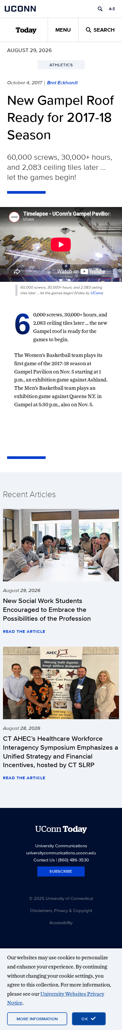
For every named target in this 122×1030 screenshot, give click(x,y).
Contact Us (44, 860)
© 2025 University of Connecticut (61, 898)
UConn (96, 293)
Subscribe (61, 871)
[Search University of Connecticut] (100, 9)
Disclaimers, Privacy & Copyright (61, 910)
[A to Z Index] (112, 9)
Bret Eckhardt (62, 82)
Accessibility (61, 922)
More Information (37, 1019)
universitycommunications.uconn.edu (61, 853)
